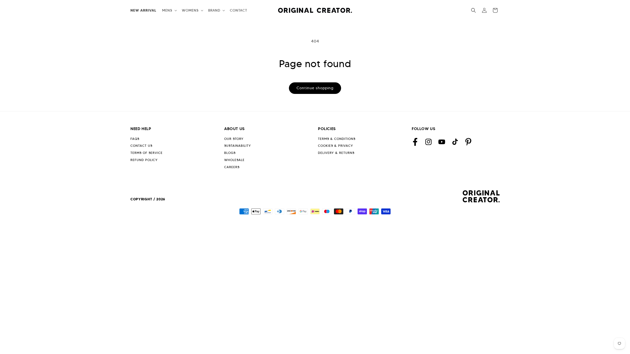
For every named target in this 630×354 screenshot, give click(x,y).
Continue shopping (315, 88)
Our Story (234, 139)
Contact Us (141, 146)
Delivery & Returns (336, 153)
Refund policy (144, 160)
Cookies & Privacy (335, 146)
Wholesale (234, 160)
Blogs (230, 153)
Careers (231, 167)
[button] (169, 10)
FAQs (134, 139)
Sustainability (237, 146)
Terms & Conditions (336, 139)
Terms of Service (146, 153)
